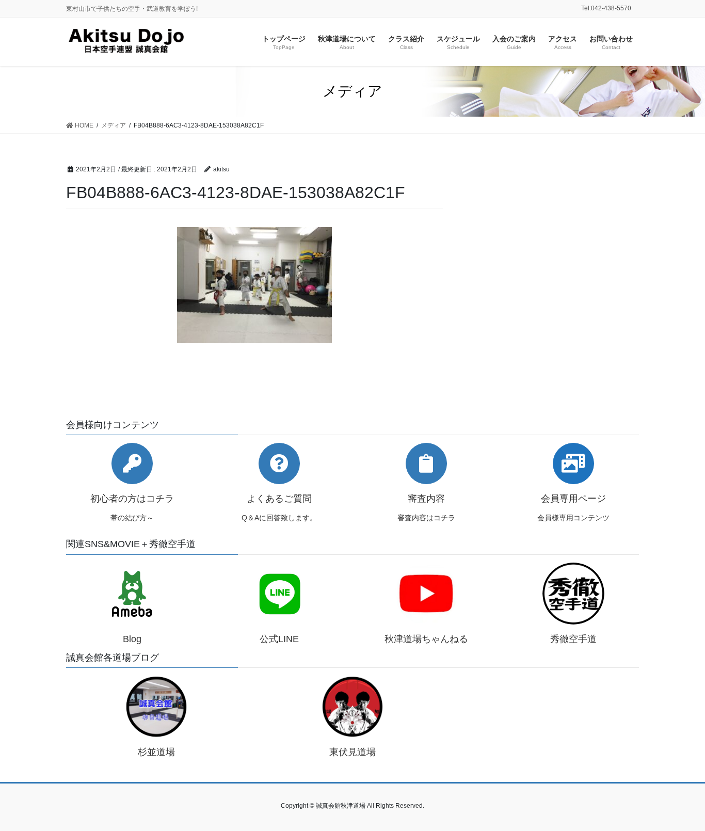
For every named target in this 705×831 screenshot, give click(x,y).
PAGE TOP (678, 797)
